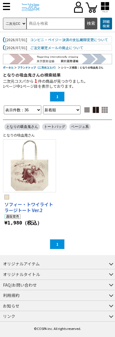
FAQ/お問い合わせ (20, 285)
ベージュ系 (80, 127)
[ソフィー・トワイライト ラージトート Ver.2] (29, 166)
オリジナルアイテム (21, 264)
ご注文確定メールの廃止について (56, 47)
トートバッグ (54, 127)
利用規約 (11, 295)
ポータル (8, 68)
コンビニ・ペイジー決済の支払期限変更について (69, 39)
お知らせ (11, 306)
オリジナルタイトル (21, 274)
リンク (9, 316)
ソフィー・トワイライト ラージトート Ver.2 (28, 207)
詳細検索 (106, 24)
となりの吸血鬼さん (22, 127)
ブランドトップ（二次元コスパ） (37, 68)
